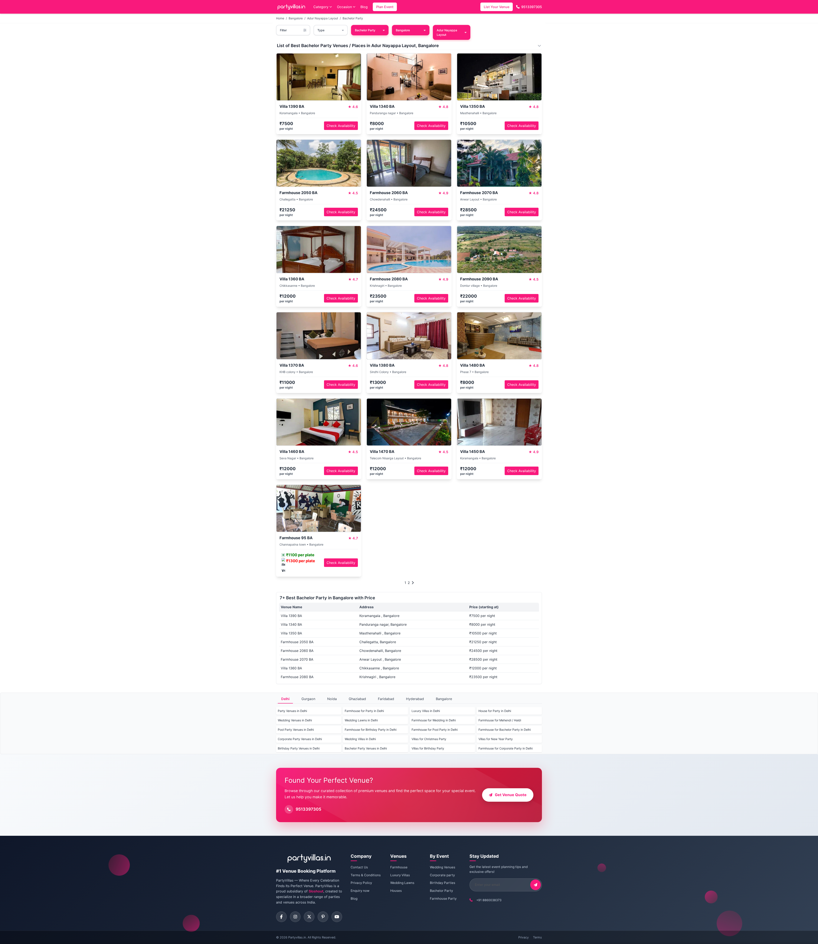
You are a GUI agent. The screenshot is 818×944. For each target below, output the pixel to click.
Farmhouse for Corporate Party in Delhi (505, 748)
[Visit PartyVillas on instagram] (295, 916)
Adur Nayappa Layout (322, 18)
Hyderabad (415, 699)
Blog (364, 7)
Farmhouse (399, 867)
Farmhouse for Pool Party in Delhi (435, 729)
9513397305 (531, 7)
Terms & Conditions (366, 875)
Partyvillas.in (297, 937)
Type (320, 30)
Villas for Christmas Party (429, 739)
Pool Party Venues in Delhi (296, 729)
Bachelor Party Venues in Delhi (366, 748)
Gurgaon (308, 699)
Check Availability (341, 126)
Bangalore (296, 18)
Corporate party (442, 875)
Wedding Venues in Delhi (295, 720)
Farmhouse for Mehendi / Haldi (499, 720)
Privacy (523, 937)
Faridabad (386, 699)
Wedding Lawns (402, 883)
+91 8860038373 (488, 900)
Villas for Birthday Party (428, 748)
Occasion (344, 7)
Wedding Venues (442, 867)
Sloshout (316, 891)
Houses (396, 891)
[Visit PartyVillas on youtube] (336, 916)
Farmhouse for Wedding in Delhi (434, 720)
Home (280, 18)
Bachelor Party (353, 18)
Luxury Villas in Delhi (426, 711)
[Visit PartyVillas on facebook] (281, 916)
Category (320, 7)
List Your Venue (496, 7)
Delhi (285, 699)
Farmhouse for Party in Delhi (364, 711)
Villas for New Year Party (495, 739)
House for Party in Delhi (494, 711)
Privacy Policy (361, 883)
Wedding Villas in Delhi (360, 739)
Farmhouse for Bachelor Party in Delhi (504, 729)
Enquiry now (360, 891)
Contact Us (359, 867)
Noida (332, 699)
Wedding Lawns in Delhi (361, 720)
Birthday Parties (442, 883)
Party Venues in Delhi (292, 711)
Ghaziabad (357, 699)
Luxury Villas (400, 875)
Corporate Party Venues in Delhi (300, 739)
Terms (537, 937)
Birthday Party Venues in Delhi (299, 748)
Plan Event (384, 7)
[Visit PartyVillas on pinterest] (323, 916)
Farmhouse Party (443, 898)
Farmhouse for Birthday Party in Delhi (370, 729)
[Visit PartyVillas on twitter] (309, 916)
